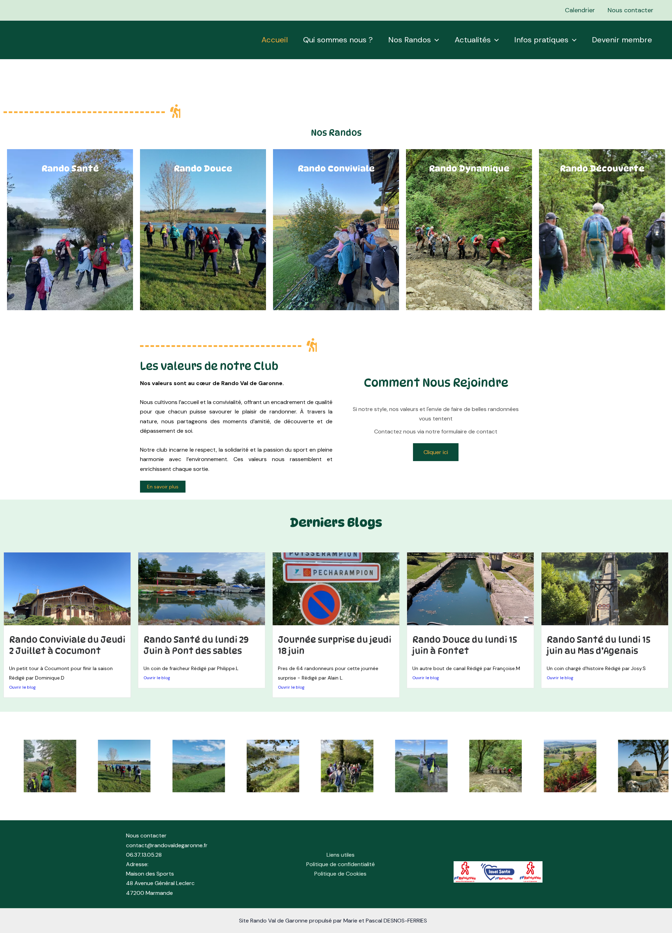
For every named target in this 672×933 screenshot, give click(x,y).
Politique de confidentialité (340, 864)
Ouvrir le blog (22, 687)
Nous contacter (630, 10)
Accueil (274, 40)
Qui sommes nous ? (338, 40)
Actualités (473, 40)
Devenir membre (622, 40)
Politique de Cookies (340, 873)
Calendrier (580, 10)
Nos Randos (409, 40)
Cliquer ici (436, 452)
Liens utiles (341, 854)
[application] (435, 40)
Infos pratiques (541, 40)
